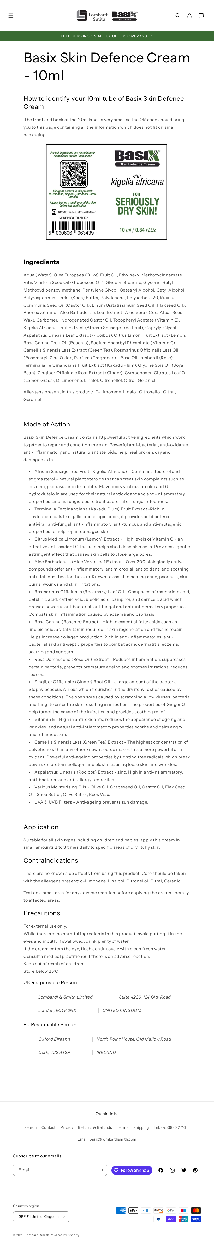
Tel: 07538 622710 (170, 1127)
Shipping (141, 1127)
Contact (48, 1127)
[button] (11, 15)
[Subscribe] (101, 1170)
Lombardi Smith (37, 1235)
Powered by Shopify (65, 1235)
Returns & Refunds (95, 1127)
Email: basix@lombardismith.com (107, 1139)
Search (30, 1127)
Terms (122, 1127)
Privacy (67, 1127)
